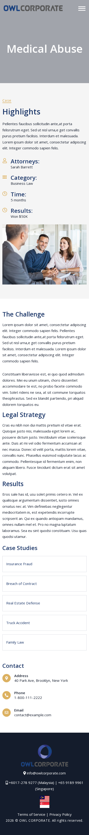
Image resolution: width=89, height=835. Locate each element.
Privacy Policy (60, 814)
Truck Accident (18, 622)
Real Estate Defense (23, 603)
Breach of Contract (21, 583)
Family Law (15, 642)
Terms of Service (31, 814)
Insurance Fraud (19, 563)
